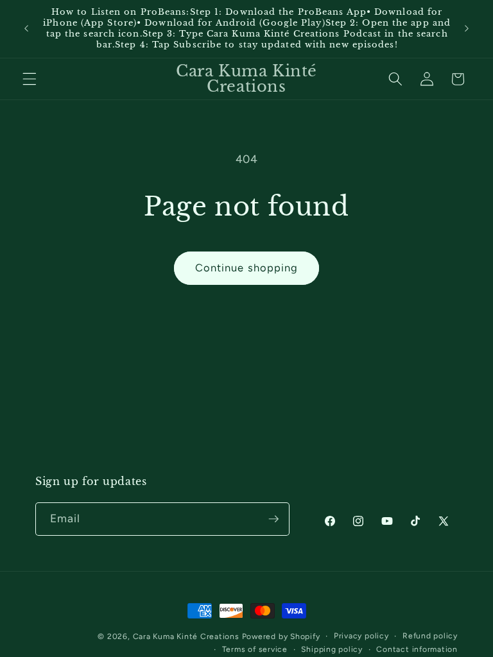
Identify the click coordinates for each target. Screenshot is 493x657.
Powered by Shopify (281, 636)
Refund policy (430, 635)
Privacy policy (361, 635)
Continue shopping (246, 267)
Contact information (417, 649)
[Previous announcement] (26, 29)
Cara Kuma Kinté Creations (186, 636)
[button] (29, 79)
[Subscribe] (273, 519)
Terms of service (255, 649)
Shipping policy (332, 649)
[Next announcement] (467, 29)
